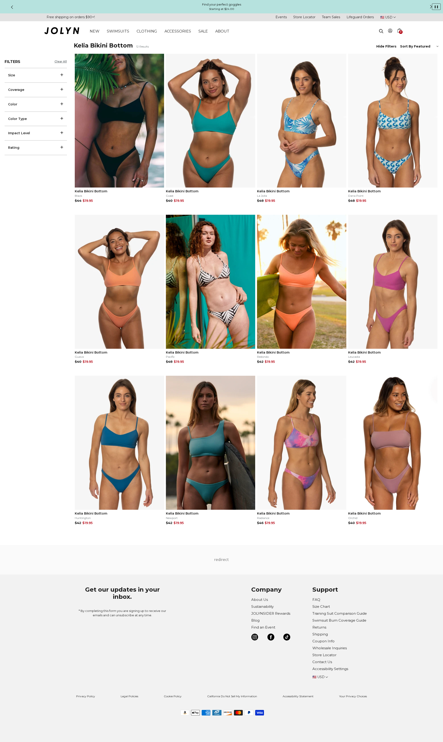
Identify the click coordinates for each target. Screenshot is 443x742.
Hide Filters (386, 46)
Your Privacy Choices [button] (353, 696)
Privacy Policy (85, 696)
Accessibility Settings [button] (330, 669)
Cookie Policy (173, 696)
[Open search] (381, 31)
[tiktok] (286, 638)
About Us (259, 599)
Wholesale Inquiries (329, 648)
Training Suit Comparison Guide (339, 613)
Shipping (320, 634)
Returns (319, 627)
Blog (255, 620)
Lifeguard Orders (360, 17)
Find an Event (263, 627)
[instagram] (254, 638)
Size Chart (321, 606)
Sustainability (262, 606)
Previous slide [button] (12, 7)
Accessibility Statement (298, 696)
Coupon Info (323, 641)
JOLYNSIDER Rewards (270, 613)
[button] (399, 36)
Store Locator (304, 17)
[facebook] (270, 638)
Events (281, 17)
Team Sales (331, 17)
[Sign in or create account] (390, 31)
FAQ (316, 599)
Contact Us (322, 662)
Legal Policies (129, 696)
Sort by (407, 46)
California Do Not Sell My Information (232, 696)
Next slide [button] (431, 6)
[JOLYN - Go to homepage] (61, 31)
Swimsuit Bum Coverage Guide (339, 620)
